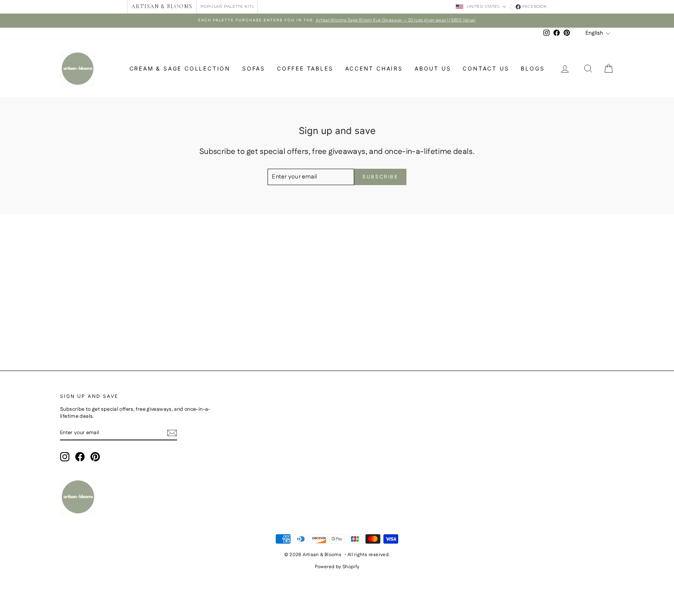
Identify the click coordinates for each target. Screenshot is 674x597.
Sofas (253, 68)
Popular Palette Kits (227, 6)
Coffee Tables (305, 68)
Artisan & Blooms (161, 6)
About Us (433, 68)
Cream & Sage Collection (180, 68)
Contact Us (486, 68)
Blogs (533, 68)
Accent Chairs (374, 68)
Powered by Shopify (337, 566)
